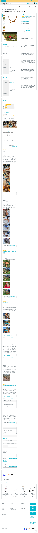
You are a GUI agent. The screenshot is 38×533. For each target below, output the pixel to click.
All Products (5, 9)
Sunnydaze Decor (23, 17)
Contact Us (11, 503)
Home (2, 9)
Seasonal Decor (3, 510)
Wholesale (11, 508)
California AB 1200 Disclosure (14, 510)
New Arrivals (3, 513)
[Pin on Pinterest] (31, 16)
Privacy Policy (23, 507)
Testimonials (3, 0)
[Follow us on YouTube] (8, 528)
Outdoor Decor (3, 509)
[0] (35, 3)
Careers (11, 504)
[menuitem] (3, 6)
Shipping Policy (23, 503)
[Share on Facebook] (30, 16)
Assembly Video (12, 82)
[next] (36, 491)
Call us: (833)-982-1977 (33, 508)
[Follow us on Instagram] (5, 528)
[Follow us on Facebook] (2, 528)
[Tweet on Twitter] (33, 16)
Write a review (29, 16)
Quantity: (22, 30)
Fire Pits (2, 504)
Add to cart (28, 30)
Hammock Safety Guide (13, 509)
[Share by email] (34, 16)
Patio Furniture (3, 507)
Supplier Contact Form (33, 513)
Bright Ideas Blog (3, 514)
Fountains (2, 503)
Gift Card (11, 507)
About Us (33, 504)
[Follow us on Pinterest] (6, 528)
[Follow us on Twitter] (3, 528)
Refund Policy (23, 504)
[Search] (27, 3)
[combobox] (18, 3)
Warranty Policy (23, 508)
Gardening (2, 508)
